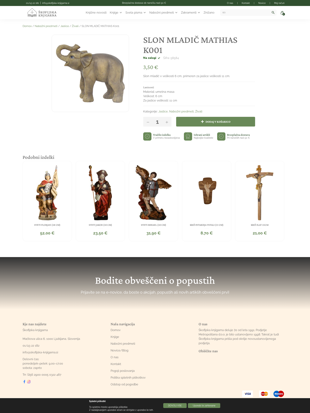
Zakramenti (188, 12)
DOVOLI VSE (175, 405)
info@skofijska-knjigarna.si (55, 3)
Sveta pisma (133, 12)
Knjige (114, 12)
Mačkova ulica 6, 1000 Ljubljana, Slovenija (51, 338)
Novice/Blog (119, 350)
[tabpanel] (47, 201)
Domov (27, 26)
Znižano (209, 12)
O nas (115, 357)
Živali (75, 26)
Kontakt (116, 364)
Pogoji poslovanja (123, 370)
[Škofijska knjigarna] (44, 13)
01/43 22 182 (32, 3)
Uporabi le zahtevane (204, 405)
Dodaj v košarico (218, 121)
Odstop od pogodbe (124, 384)
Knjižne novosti (96, 12)
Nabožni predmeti (161, 12)
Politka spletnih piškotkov (128, 377)
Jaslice (64, 26)
